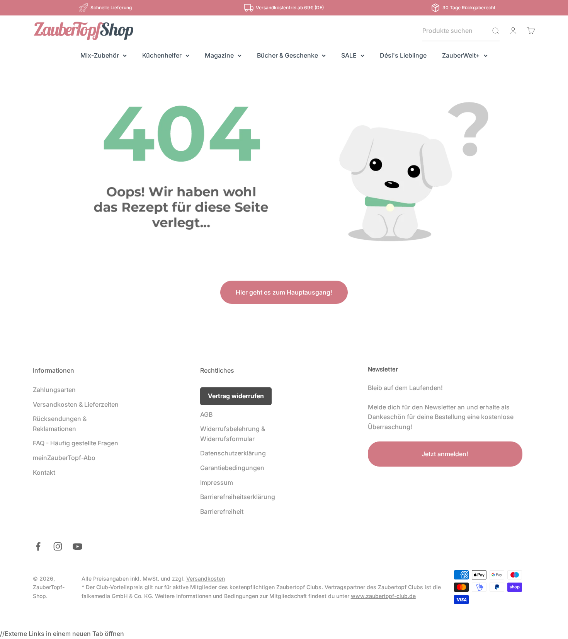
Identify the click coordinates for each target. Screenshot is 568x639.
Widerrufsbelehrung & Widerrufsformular (232, 434)
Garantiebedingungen (232, 468)
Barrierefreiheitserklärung (237, 497)
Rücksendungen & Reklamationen (60, 424)
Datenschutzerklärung (233, 453)
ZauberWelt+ (461, 55)
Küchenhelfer (162, 55)
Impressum (216, 482)
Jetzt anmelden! (445, 454)
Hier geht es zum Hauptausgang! (284, 292)
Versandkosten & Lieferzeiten (76, 404)
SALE (349, 55)
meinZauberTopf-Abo (64, 458)
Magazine (219, 55)
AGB (206, 414)
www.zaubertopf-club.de (383, 596)
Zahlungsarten (54, 390)
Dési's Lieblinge (403, 55)
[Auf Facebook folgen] (38, 546)
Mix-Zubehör (99, 55)
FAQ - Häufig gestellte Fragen (75, 443)
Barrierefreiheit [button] (221, 511)
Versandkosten (205, 578)
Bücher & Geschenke (287, 55)
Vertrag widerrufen (236, 396)
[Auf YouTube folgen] (77, 546)
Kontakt (44, 472)
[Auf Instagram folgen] (58, 546)
